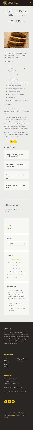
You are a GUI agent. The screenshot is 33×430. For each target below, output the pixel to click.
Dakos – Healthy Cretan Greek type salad (14, 155)
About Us (6, 362)
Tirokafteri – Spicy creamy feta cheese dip (15, 165)
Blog (9, 226)
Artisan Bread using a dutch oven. (16, 186)
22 (13, 274)
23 (16, 274)
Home (12, 20)
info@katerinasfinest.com (15, 387)
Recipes (18, 20)
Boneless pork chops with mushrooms (15, 176)
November (16, 259)
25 (22, 274)
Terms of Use (14, 415)
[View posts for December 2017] (24, 260)
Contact (6, 366)
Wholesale (20, 361)
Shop (5, 360)
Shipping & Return (22, 359)
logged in (14, 209)
